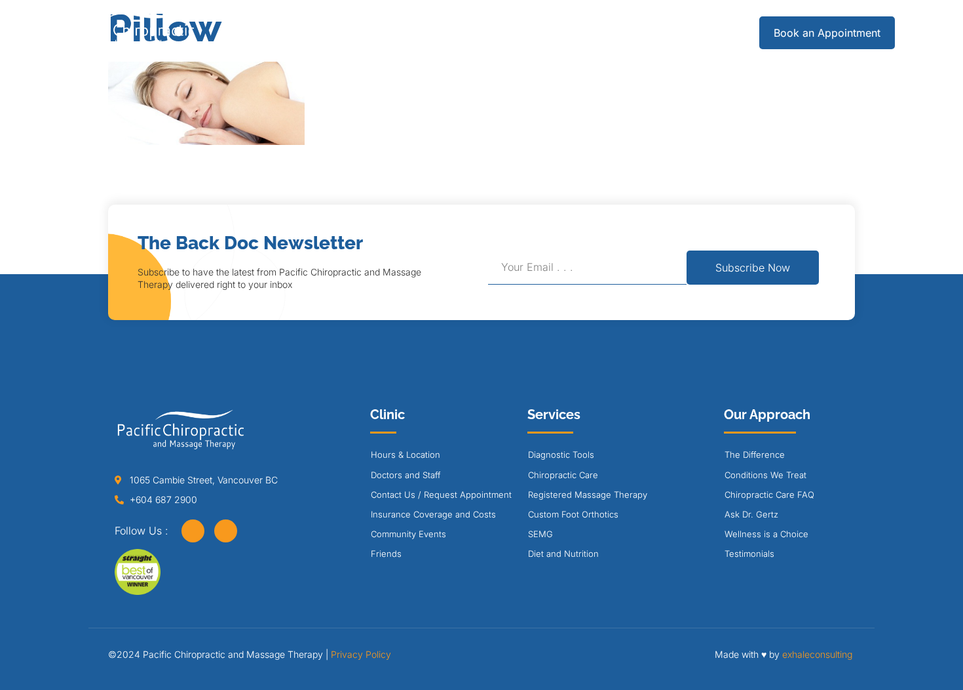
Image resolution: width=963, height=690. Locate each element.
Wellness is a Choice (766, 534)
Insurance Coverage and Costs (433, 514)
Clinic (425, 32)
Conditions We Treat (765, 475)
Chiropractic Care (563, 475)
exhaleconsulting (817, 654)
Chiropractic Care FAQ (769, 494)
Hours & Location (405, 454)
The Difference (755, 454)
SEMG (540, 534)
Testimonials (749, 553)
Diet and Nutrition (563, 553)
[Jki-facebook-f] (192, 530)
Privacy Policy (361, 654)
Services (344, 32)
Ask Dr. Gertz (751, 514)
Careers (675, 32)
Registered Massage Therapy (587, 494)
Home (276, 32)
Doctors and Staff (405, 475)
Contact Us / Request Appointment (441, 494)
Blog (613, 32)
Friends (386, 553)
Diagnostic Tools (561, 454)
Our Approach (521, 32)
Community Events (408, 534)
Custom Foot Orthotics (573, 514)
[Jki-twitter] (225, 530)
